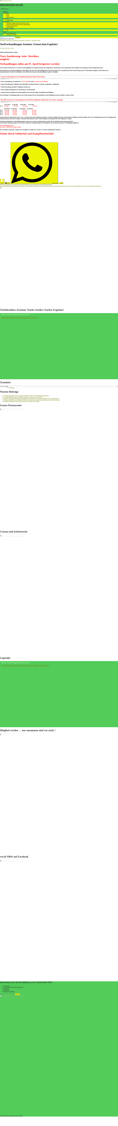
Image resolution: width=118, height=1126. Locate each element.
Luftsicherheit (19, 184)
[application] (59, 346)
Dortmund (5, 18)
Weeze (5, 31)
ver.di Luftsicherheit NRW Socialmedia (13, 987)
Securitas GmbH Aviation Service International (18, 24)
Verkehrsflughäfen (47, 184)
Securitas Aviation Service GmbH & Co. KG (17, 23)
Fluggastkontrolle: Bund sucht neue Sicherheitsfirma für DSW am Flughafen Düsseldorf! (74, 186)
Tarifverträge (6, 985)
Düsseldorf (6, 13)
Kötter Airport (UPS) (11, 26)
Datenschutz (6, 990)
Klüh (7, 15)
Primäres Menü (4, 8)
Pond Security (10, 27)
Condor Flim (9, 20)
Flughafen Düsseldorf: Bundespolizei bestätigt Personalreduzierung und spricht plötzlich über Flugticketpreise (31, 398)
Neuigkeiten (21, 40)
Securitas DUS (10, 17)
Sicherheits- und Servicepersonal (31, 184)
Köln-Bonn (6, 21)
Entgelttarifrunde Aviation (9, 184)
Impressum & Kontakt (8, 991)
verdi (41, 184)
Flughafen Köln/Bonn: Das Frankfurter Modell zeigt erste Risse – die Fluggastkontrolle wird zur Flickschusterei (31, 400)
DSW (7, 14)
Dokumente (6, 988)
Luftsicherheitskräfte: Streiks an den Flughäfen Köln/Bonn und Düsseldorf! (24, 186)
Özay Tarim (11, 48)
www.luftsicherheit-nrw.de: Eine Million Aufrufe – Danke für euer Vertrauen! (22, 397)
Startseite (5, 11)
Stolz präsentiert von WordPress (15, 1115)
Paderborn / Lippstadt (8, 28)
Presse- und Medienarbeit (9, 33)
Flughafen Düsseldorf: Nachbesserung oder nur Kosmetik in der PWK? (21, 401)
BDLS (1, 184)
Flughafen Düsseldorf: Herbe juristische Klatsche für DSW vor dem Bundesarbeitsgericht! (26, 395)
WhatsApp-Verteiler (11, 34)
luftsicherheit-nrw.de (11, 4)
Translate (12, 387)
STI (7, 30)
